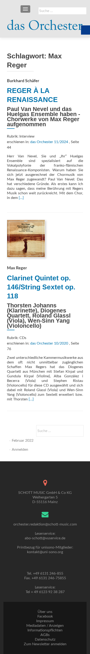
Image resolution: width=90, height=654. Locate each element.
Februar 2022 (22, 440)
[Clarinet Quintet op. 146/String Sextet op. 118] (26, 238)
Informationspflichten (45, 630)
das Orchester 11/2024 (49, 142)
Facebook (45, 616)
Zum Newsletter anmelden (45, 644)
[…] (21, 198)
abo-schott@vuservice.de (45, 538)
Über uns (45, 612)
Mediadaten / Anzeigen (45, 625)
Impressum (45, 621)
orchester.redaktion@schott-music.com (45, 524)
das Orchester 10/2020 (49, 343)
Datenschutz (45, 639)
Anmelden (20, 449)
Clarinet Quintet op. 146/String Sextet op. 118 (41, 287)
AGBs (45, 635)
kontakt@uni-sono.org (45, 552)
